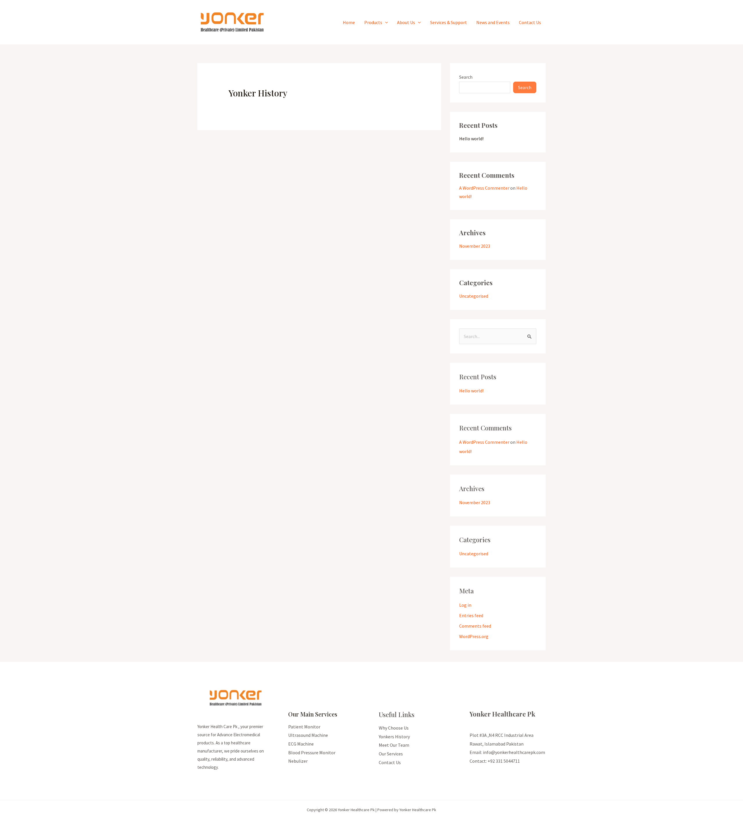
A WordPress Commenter (484, 188)
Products (373, 22)
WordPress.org (473, 636)
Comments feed (475, 626)
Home (349, 22)
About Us (406, 22)
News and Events (493, 22)
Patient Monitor (304, 727)
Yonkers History (394, 736)
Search (466, 77)
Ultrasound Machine (308, 735)
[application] (385, 22)
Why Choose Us (394, 728)
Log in (465, 605)
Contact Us (530, 22)
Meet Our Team (394, 745)
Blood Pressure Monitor (312, 752)
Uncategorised (473, 296)
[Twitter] (481, 773)
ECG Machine (301, 744)
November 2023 (474, 246)
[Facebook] (473, 773)
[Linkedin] (505, 773)
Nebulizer (298, 761)
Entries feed (471, 615)
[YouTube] (497, 773)
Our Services (391, 754)
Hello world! (471, 138)
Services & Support (448, 22)
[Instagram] (489, 773)
